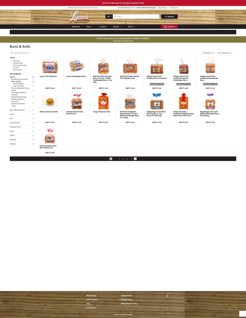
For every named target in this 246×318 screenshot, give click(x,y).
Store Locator (92, 299)
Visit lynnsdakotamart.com (126, 8)
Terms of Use (126, 295)
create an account (91, 8)
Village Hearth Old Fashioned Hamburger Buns (209, 78)
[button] (33, 77)
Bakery (18, 31)
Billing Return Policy (129, 304)
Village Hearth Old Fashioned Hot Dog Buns (157, 77)
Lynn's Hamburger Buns (76, 76)
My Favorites (162, 8)
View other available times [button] (123, 41)
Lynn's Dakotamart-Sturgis (146, 8)
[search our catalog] (115, 16)
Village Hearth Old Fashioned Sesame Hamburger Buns (180, 78)
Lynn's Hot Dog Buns (48, 76)
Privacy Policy (126, 299)
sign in (82, 8)
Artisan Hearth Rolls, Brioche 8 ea (74, 113)
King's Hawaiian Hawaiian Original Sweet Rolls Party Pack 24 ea (183, 114)
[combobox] (109, 16)
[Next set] (135, 158)
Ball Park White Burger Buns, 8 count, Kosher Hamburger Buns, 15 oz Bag (102, 79)
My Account (174, 8)
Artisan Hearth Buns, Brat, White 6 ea (48, 147)
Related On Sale (156, 84)
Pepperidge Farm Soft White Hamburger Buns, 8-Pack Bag (209, 114)
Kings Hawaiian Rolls (101, 112)
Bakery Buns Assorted (48, 112)
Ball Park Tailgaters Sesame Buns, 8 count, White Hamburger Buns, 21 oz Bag (129, 115)
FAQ (88, 304)
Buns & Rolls (28, 31)
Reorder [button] (170, 16)
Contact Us (90, 308)
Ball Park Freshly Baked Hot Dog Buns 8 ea (129, 77)
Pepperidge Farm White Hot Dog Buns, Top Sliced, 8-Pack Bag (156, 114)
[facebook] (167, 296)
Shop (12, 31)
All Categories (15, 74)
